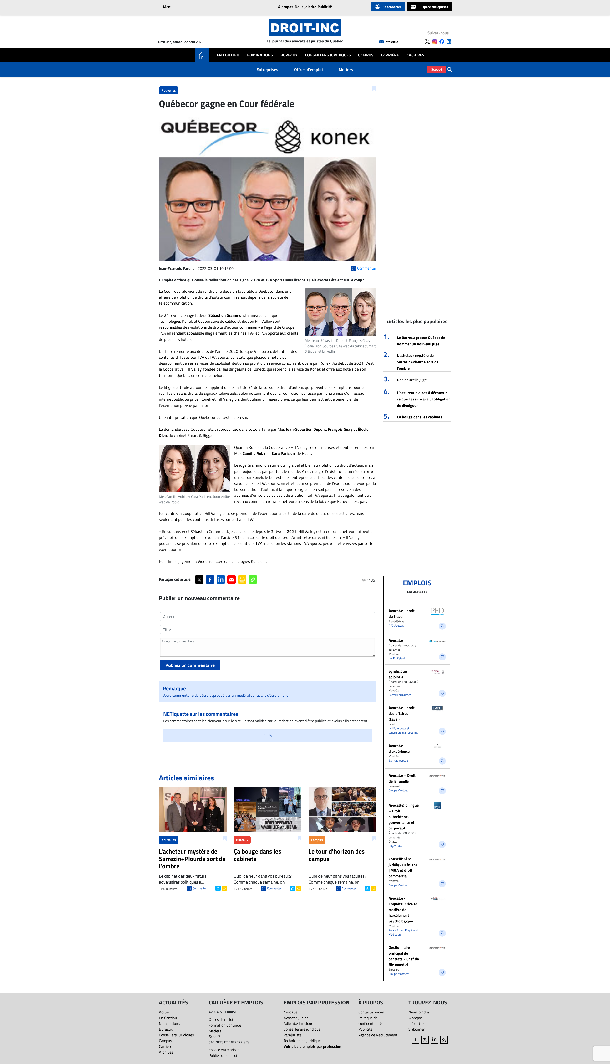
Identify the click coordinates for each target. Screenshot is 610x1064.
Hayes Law (395, 846)
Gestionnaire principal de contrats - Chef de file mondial (404, 956)
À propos (285, 7)
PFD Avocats (396, 625)
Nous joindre (305, 7)
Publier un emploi (223, 1055)
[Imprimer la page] (242, 579)
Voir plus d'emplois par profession (312, 1046)
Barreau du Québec (400, 694)
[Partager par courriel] (231, 579)
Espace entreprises (434, 6)
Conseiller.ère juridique (302, 1029)
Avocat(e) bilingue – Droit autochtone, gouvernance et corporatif (404, 816)
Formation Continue (225, 1025)
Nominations (260, 55)
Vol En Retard (397, 658)
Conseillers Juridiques (328, 55)
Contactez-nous (371, 1012)
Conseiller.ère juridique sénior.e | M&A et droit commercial (403, 867)
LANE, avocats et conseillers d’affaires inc (403, 730)
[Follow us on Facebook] (442, 41)
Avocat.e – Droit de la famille (402, 778)
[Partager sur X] (199, 579)
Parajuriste (292, 1035)
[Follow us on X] (427, 41)
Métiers (346, 69)
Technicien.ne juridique (302, 1041)
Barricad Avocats (399, 760)
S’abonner (416, 1029)
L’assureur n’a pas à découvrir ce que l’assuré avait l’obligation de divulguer (424, 399)
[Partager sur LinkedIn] (221, 579)
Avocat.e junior (296, 1018)
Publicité (325, 7)
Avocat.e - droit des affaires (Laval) (402, 713)
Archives (415, 55)
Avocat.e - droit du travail (402, 613)
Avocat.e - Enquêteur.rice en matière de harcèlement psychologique (403, 909)
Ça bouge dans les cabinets (419, 417)
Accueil (165, 1012)
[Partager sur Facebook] (210, 579)
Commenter (200, 888)
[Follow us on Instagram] (434, 41)
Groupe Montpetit (399, 790)
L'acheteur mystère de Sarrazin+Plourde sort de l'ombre (417, 362)
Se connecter (392, 6)
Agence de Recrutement (377, 1035)
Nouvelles (168, 90)
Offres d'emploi (308, 69)
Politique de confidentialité (370, 1020)
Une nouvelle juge (412, 380)
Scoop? (436, 69)
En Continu (228, 55)
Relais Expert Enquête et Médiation (403, 932)
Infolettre (391, 41)
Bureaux (289, 55)
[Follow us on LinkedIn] (449, 41)
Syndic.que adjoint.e (398, 674)
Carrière (390, 55)
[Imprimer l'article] (224, 888)
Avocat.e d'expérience (399, 748)
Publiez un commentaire (190, 665)
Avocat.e (396, 640)
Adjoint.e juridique (298, 1023)
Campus (365, 55)
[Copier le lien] (253, 579)
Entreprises (267, 69)
